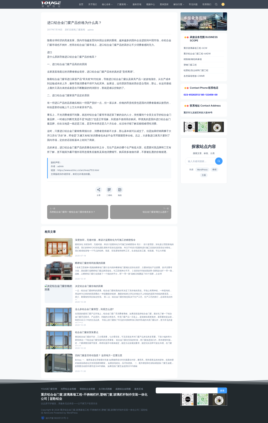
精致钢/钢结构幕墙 (193, 59)
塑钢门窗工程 (190, 64)
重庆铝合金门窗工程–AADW (197, 53)
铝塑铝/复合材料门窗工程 (196, 70)
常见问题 (193, 4)
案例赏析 (164, 4)
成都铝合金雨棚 (123, 389)
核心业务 (106, 4)
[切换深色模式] (223, 4)
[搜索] (216, 4)
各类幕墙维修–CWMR (194, 76)
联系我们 (207, 4)
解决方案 (178, 4)
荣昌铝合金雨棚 (87, 389)
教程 (214, 169)
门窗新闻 (121, 4)
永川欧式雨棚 (105, 389)
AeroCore (48, 412)
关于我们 (92, 4)
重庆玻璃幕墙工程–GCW (195, 48)
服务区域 (137, 4)
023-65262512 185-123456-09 (200, 94)
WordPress (202, 169)
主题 (204, 175)
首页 (81, 4)
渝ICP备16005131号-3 (57, 418)
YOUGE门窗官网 (49, 389)
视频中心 (150, 4)
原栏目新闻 (70, 29)
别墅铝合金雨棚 (68, 389)
